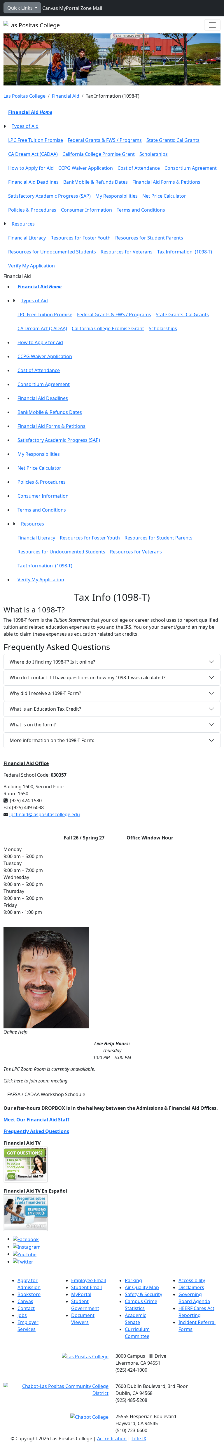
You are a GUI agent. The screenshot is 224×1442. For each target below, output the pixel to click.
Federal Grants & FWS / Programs (105, 140)
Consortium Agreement (190, 168)
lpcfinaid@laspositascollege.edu (44, 814)
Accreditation (112, 1438)
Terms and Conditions (141, 210)
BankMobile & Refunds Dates (95, 182)
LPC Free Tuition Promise (35, 140)
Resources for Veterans (127, 252)
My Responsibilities (116, 196)
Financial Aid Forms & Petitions (166, 182)
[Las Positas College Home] (32, 25)
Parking (133, 1280)
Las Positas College (25, 96)
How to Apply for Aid (31, 168)
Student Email (86, 1287)
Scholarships (153, 154)
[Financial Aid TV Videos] (26, 1164)
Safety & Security (143, 1294)
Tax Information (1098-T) (184, 252)
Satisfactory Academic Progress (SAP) (49, 196)
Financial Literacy (27, 238)
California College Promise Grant (98, 154)
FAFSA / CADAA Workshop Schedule (46, 1094)
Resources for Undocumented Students (52, 252)
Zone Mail (90, 8)
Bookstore (29, 1294)
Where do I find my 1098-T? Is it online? (52, 662)
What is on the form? (33, 724)
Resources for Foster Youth (80, 238)
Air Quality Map (142, 1287)
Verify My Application (31, 265)
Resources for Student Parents (149, 238)
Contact (26, 1308)
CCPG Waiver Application (85, 168)
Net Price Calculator (164, 196)
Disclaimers (191, 1287)
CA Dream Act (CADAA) (33, 154)
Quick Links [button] (20, 8)
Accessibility (191, 1280)
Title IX (139, 1438)
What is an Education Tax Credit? (46, 709)
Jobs (22, 1315)
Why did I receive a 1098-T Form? (45, 693)
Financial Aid (65, 96)
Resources (23, 224)
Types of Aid (25, 126)
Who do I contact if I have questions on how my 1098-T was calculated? (87, 677)
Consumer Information (86, 210)
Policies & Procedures (32, 210)
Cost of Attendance (139, 168)
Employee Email (88, 1280)
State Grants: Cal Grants (173, 140)
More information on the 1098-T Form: (52, 740)
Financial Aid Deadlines (33, 182)
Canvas (49, 8)
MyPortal (68, 8)
